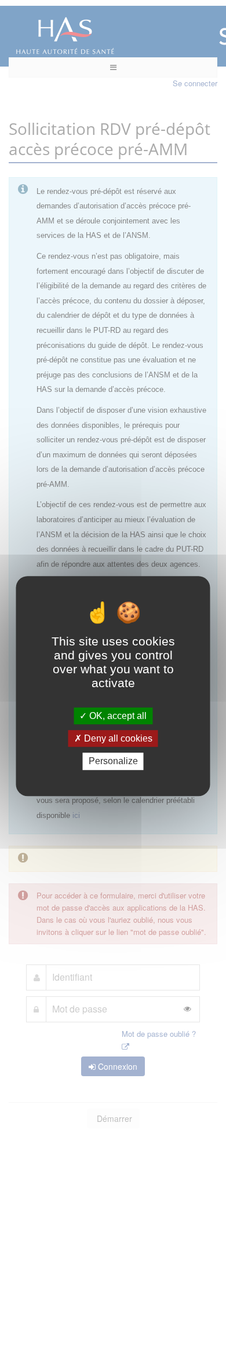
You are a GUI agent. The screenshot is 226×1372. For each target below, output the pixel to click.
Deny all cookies (117, 738)
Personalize (113, 761)
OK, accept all (117, 716)
